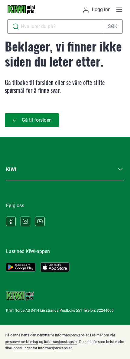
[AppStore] (55, 267)
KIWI (11, 169)
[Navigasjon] (119, 9)
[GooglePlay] (20, 267)
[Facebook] (11, 221)
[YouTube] (40, 221)
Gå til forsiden (37, 120)
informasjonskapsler (60, 342)
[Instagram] (25, 221)
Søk (112, 26)
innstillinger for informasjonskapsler (42, 348)
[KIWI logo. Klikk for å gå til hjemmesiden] (21, 9)
